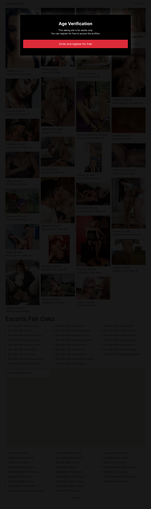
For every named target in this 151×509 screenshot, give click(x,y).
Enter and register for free (75, 43)
